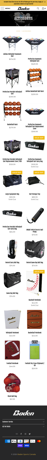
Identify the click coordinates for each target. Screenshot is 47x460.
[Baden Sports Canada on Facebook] (21, 434)
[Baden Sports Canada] (23, 8)
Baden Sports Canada (26, 454)
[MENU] (1, 8)
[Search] (38, 8)
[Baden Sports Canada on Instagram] (25, 434)
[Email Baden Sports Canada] (17, 434)
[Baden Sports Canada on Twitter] (30, 434)
